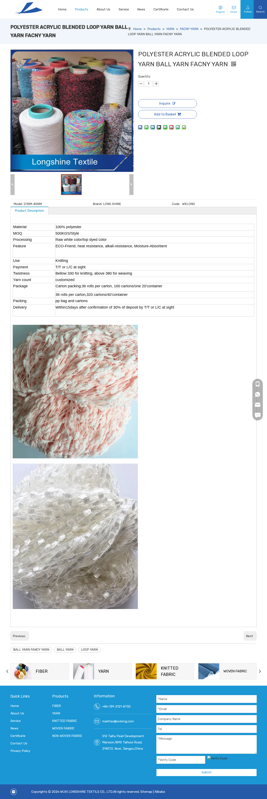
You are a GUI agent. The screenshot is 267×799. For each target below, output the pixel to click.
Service (124, 9)
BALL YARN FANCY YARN (31, 649)
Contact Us (185, 9)
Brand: (97, 204)
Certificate (161, 9)
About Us (103, 9)
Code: (176, 204)
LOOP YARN (89, 649)
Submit (207, 772)
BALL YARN (65, 649)
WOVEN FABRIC (63, 728)
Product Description (29, 211)
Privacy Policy (20, 751)
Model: (18, 204)
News (141, 9)
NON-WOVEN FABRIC (67, 736)
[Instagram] (13, 792)
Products (81, 9)
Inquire (164, 103)
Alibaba (160, 792)
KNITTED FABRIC (64, 721)
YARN (56, 713)
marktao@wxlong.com (118, 721)
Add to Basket (165, 114)
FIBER (56, 706)
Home (62, 9)
